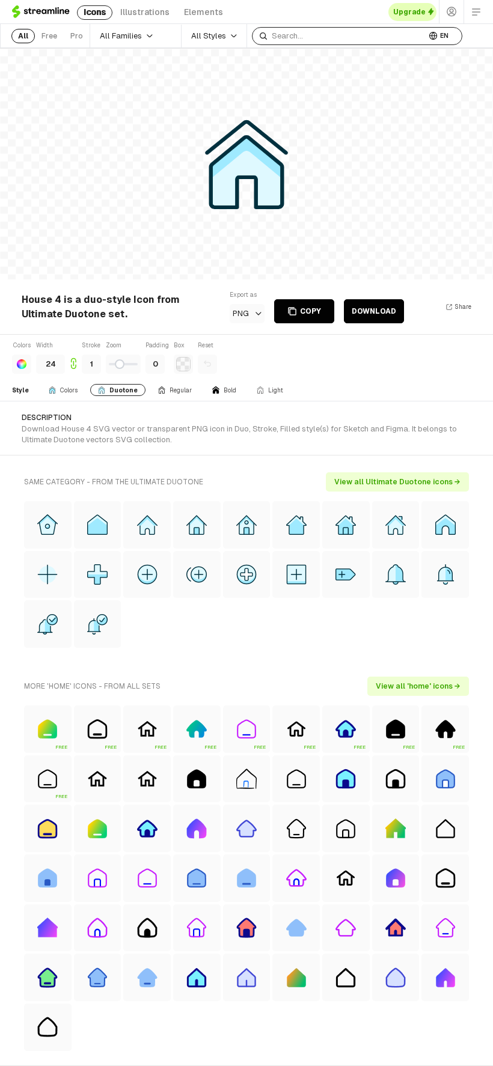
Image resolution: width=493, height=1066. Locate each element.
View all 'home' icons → (418, 686)
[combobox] (339, 36)
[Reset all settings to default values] (207, 364)
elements (203, 12)
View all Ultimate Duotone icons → (397, 482)
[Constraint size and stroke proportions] (73, 357)
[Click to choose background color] (183, 364)
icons (95, 12)
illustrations (145, 12)
